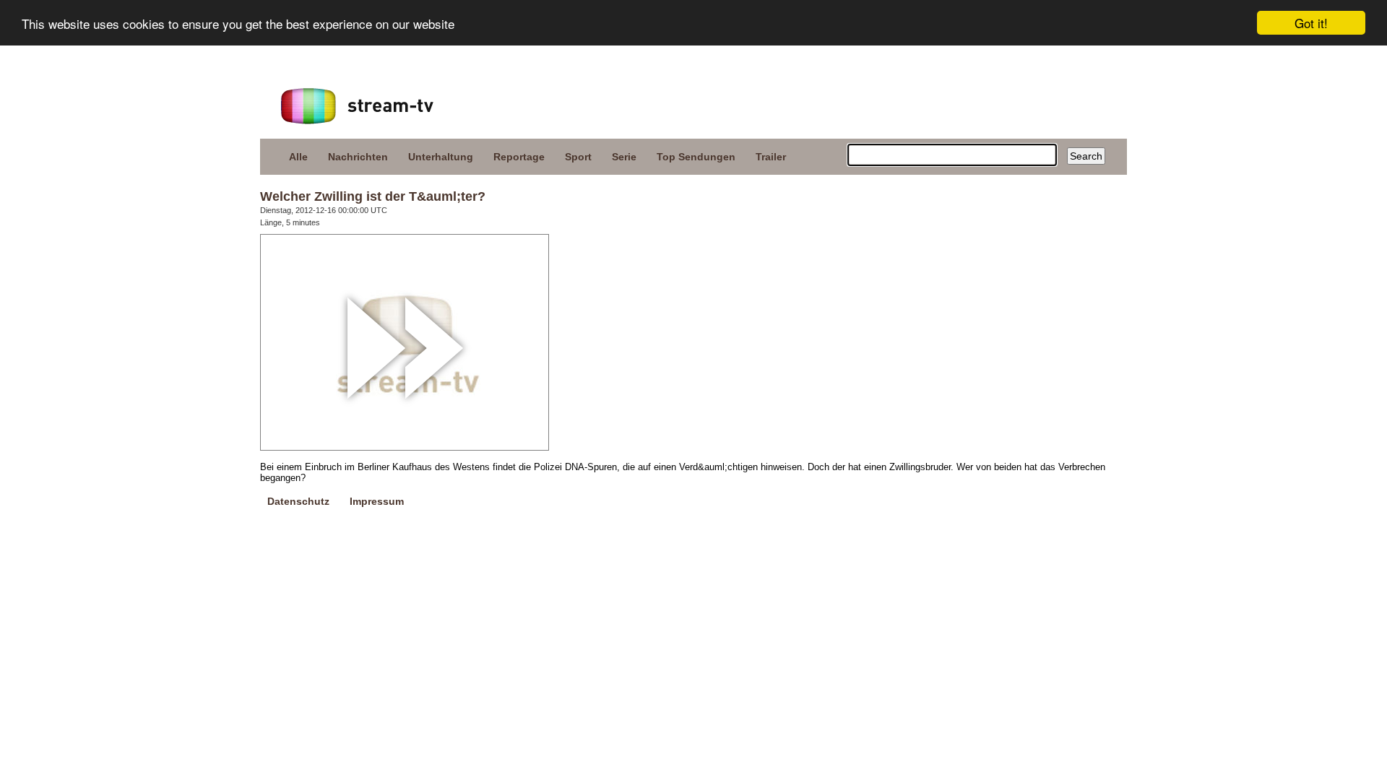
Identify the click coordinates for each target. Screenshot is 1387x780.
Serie (624, 156)
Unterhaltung (440, 156)
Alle (298, 156)
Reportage (519, 156)
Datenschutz (298, 501)
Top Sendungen (696, 156)
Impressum (377, 501)
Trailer (771, 156)
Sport (578, 156)
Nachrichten (358, 156)
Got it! (1311, 23)
